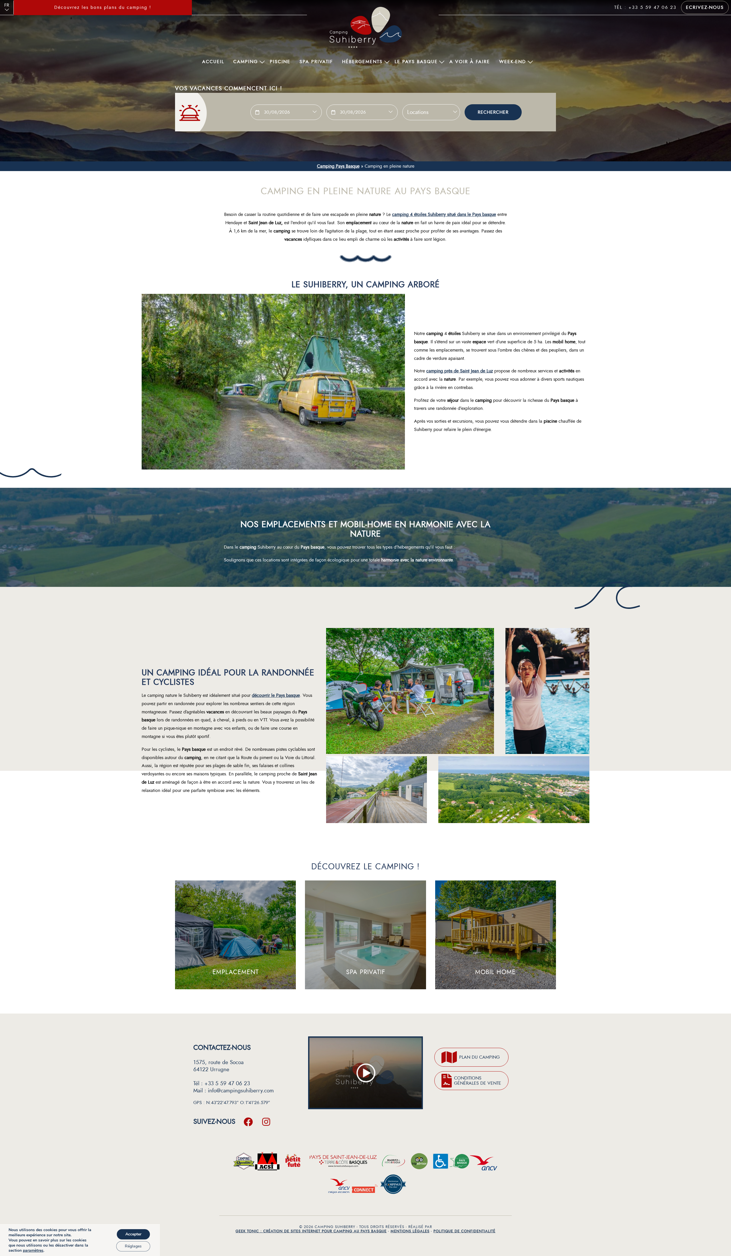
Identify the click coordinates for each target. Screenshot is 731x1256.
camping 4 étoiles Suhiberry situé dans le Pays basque (444, 214)
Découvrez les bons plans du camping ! (102, 7)
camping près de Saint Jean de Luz (459, 371)
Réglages (133, 1246)
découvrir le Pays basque (276, 695)
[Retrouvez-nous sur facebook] (248, 1121)
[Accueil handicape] (440, 1163)
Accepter (133, 1234)
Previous (12, 7)
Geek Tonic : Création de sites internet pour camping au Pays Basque (311, 1231)
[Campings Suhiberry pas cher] (393, 1185)
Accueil (213, 62)
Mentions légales (410, 1231)
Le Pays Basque (416, 62)
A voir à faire (469, 62)
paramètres (33, 1250)
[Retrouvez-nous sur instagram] (266, 1121)
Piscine (280, 62)
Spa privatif (316, 62)
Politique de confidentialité (464, 1231)
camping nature (162, 695)
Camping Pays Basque (338, 166)
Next (194, 7)
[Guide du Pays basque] (459, 1162)
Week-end (512, 62)
